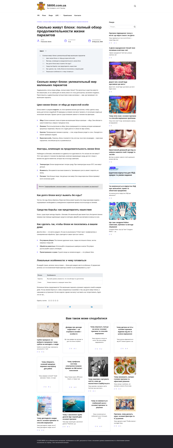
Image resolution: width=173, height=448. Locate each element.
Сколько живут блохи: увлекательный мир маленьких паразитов (63, 55)
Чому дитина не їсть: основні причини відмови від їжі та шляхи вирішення (125, 330)
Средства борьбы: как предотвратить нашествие (61, 66)
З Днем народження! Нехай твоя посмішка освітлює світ (122, 49)
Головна (39, 21)
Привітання (67, 15)
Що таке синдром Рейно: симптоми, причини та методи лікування (121, 224)
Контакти (77, 15)
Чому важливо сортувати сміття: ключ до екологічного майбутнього (99, 381)
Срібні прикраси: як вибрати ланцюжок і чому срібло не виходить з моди (48, 342)
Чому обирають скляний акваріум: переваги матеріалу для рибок (48, 365)
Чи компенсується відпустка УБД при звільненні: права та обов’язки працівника (122, 188)
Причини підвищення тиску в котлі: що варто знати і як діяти (121, 34)
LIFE (57, 15)
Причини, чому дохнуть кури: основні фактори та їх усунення (124, 416)
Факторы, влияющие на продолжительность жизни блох (63, 61)
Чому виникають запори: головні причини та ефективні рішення (124, 379)
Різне (44, 15)
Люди (51, 15)
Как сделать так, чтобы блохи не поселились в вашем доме (64, 69)
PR (38, 15)
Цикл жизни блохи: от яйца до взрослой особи (60, 58)
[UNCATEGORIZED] (122, 78)
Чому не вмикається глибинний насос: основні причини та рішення (99, 404)
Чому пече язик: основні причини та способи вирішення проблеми (122, 117)
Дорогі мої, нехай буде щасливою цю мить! (118, 83)
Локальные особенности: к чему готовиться (59, 71)
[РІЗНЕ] (122, 146)
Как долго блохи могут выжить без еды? (58, 63)
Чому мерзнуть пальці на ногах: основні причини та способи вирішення (99, 330)
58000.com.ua (56, 5)
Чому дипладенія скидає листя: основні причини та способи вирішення (47, 420)
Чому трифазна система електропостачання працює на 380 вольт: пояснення (73, 366)
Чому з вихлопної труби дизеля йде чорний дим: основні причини (72, 417)
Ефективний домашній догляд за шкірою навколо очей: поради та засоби (122, 152)
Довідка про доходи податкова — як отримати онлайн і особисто (74, 330)
